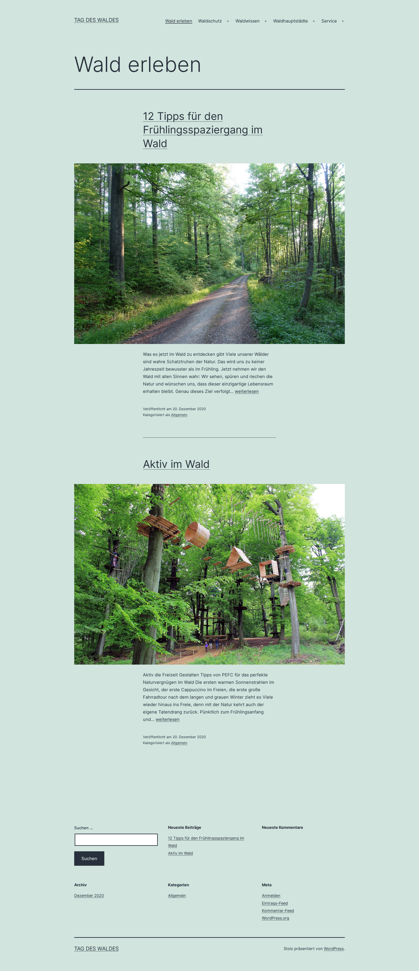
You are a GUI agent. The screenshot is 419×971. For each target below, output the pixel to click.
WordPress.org (275, 918)
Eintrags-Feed (275, 903)
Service (329, 21)
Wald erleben (178, 21)
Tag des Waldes (96, 20)
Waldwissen (247, 21)
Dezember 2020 (89, 895)
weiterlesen (247, 391)
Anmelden (271, 895)
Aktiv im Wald (176, 464)
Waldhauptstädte (290, 21)
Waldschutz (210, 21)
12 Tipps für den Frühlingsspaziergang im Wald (203, 130)
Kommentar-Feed (278, 910)
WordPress (334, 948)
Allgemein (179, 415)
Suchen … (83, 828)
